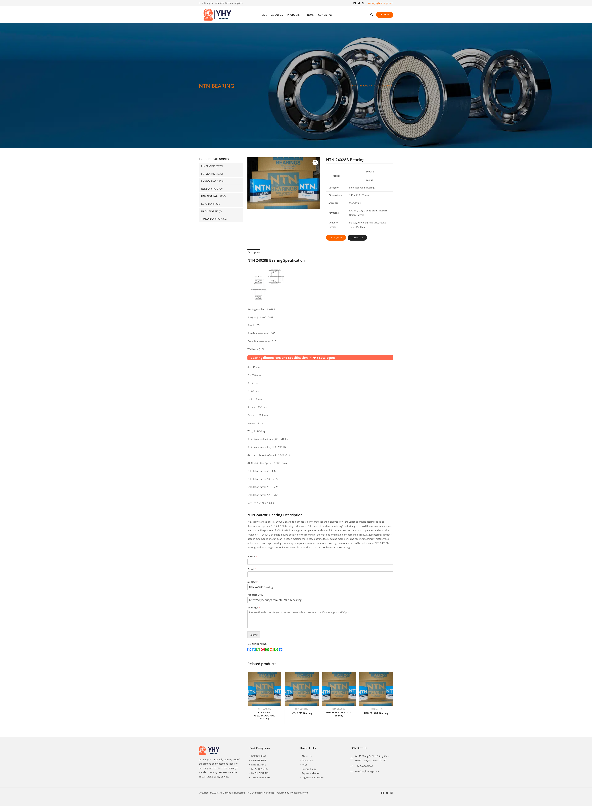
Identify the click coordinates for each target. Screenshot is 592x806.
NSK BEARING (208, 188)
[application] (301, 15)
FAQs (304, 764)
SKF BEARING (208, 173)
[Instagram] (363, 3)
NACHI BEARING (209, 211)
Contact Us (307, 760)
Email (251, 569)
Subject (253, 582)
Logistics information (313, 777)
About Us (307, 756)
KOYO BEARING (209, 203)
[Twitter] (359, 3)
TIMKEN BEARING (210, 218)
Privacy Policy (309, 768)
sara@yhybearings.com (367, 771)
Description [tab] (253, 252)
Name (252, 556)
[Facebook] (354, 3)
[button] (315, 162)
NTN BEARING (209, 196)
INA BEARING (208, 166)
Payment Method (311, 773)
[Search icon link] (371, 15)
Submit (253, 634)
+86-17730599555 (364, 765)
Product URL (256, 594)
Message (253, 607)
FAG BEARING (208, 181)
